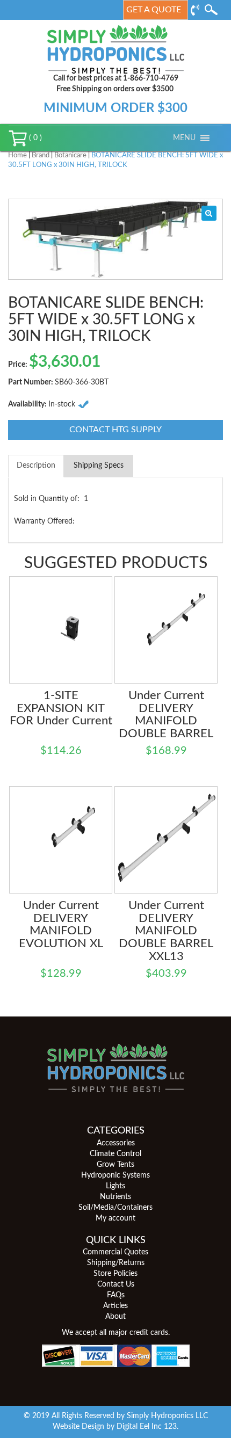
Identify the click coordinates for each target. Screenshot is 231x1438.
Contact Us (115, 1284)
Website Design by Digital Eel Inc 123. (115, 1426)
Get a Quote (153, 9)
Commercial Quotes (115, 1252)
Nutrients (115, 1197)
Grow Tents (115, 1164)
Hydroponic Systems (115, 1175)
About (115, 1316)
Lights (115, 1186)
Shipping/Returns (116, 1263)
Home (17, 155)
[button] (184, 138)
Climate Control (115, 1154)
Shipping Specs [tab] (99, 465)
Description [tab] (36, 465)
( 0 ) (34, 138)
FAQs (116, 1295)
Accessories (116, 1143)
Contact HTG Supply (115, 429)
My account (115, 1218)
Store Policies (115, 1273)
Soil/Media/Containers (115, 1207)
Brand (40, 155)
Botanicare (70, 155)
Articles (115, 1306)
